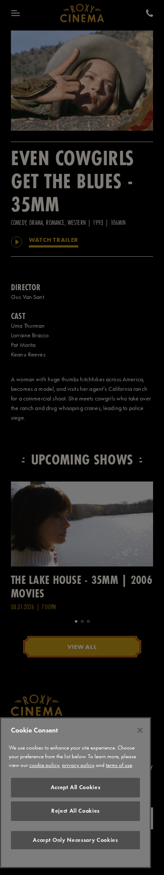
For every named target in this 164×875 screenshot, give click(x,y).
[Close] (140, 730)
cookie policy (44, 765)
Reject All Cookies (75, 810)
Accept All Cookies (76, 787)
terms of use (119, 765)
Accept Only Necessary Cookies (75, 840)
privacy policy (78, 765)
